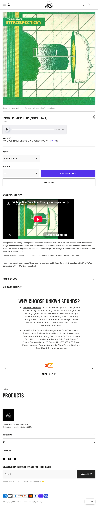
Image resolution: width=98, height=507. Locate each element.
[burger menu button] (4, 4)
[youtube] (15, 459)
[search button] (9, 4)
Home (5, 108)
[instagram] (9, 459)
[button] (84, 4)
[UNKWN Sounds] (49, 4)
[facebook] (4, 459)
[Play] (7, 129)
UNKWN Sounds (17, 502)
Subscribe (85, 474)
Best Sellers (16, 108)
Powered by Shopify (34, 502)
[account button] (88, 4)
